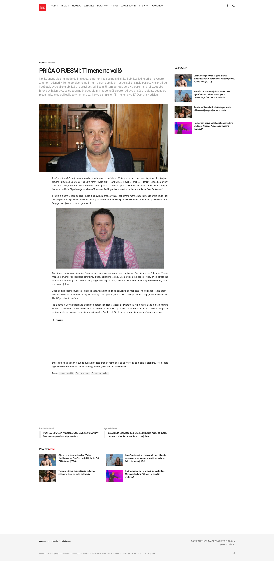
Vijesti (54, 6)
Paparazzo (157, 6)
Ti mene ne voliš (99, 373)
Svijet (114, 6)
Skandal (76, 6)
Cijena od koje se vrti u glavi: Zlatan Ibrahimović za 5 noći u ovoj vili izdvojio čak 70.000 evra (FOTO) (79, 458)
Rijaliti (65, 6)
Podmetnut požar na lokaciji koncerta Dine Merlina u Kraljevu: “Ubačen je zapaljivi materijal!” (145, 474)
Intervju (143, 6)
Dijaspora (102, 6)
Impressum (44, 541)
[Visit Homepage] (42, 5)
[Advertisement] (137, 36)
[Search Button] (233, 5)
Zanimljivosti (128, 6)
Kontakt (55, 541)
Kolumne (51, 63)
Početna (42, 63)
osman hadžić (66, 373)
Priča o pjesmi (82, 373)
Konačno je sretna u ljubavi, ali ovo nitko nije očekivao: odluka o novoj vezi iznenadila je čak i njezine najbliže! (145, 458)
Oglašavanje (66, 541)
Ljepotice (89, 6)
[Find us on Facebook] (227, 5)
